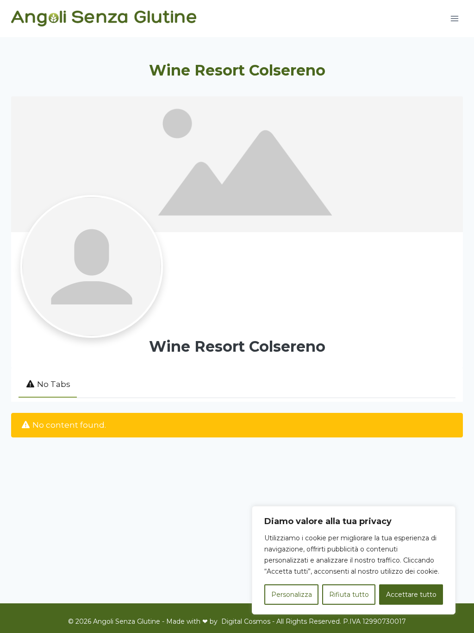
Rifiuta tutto (349, 594)
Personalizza (291, 594)
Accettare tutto (411, 594)
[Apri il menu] (454, 18)
